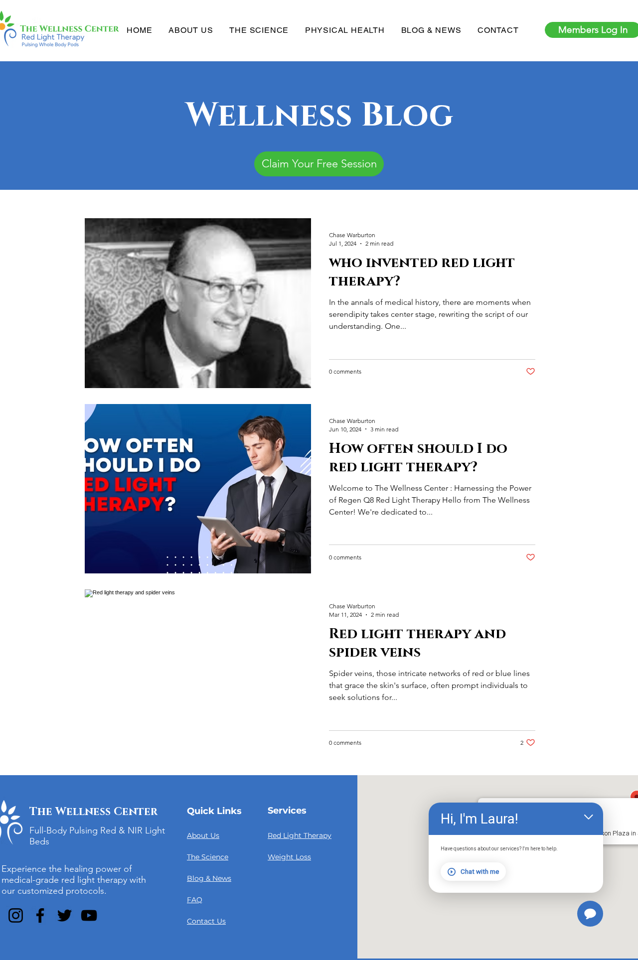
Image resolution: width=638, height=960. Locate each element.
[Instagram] (15, 915)
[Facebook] (40, 915)
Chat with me (480, 871)
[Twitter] (64, 915)
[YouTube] (89, 915)
